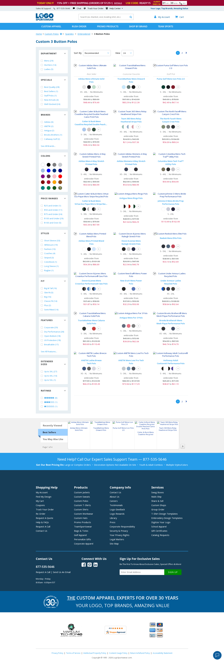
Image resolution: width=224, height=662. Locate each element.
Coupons (40, 505)
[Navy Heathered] (84, 369)
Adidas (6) (48, 122)
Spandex (69, 33)
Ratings (46, 390)
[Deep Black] (163, 329)
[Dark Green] (54, 188)
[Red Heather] (173, 246)
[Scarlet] (49, 182)
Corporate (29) (51, 327)
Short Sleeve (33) (52, 240)
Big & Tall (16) (50, 288)
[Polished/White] (89, 209)
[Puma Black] (168, 87)
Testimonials (116, 505)
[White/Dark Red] (129, 206)
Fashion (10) (50, 249)
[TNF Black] (173, 127)
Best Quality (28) (52, 87)
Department (49, 53)
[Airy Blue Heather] (124, 87)
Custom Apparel (51, 26)
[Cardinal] (49, 176)
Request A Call (43, 526)
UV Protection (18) (52, 340)
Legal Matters (117, 539)
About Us (114, 496)
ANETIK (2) (48, 126)
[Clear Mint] (94, 87)
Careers (114, 500)
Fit (42, 281)
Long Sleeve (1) (51, 266)
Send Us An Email (62, 572)
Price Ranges (49, 198)
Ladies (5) (48, 69)
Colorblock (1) (50, 262)
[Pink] (54, 176)
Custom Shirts (81, 509)
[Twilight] (173, 209)
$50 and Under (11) (53, 210)
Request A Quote (44, 517)
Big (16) (47, 296)
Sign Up (173, 572)
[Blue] (49, 171)
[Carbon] (87, 169)
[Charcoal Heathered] (89, 369)
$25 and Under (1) (52, 205)
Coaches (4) (49, 253)
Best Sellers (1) (51, 91)
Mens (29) (48, 60)
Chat (79, 8)
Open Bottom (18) (52, 336)
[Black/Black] (173, 289)
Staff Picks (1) (50, 95)
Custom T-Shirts (82, 505)
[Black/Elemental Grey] (94, 209)
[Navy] (60, 171)
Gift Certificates (159, 530)
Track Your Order (95, 8)
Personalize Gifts (82, 539)
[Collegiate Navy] (96, 169)
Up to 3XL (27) (50, 371)
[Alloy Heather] (94, 369)
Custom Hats (80, 517)
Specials (46, 79)
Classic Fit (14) (50, 301)
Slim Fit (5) (48, 292)
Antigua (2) (49, 130)
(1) (56, 402)
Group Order (157, 509)
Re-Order (40, 513)
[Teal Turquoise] (43, 188)
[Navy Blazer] (173, 329)
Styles (45, 233)
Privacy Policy (57, 653)
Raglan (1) (49, 270)
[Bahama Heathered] (129, 369)
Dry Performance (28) (54, 331)
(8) (56, 397)
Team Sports (165, 26)
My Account (42, 492)
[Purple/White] (173, 369)
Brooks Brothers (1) (53, 134)
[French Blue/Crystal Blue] (89, 289)
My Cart (40, 500)
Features (47, 320)
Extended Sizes (47, 363)
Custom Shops (158, 505)
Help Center (115, 8)
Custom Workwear (83, 513)
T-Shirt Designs (164, 513)
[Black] (49, 165)
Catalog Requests (160, 535)
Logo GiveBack (117, 509)
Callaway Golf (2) (52, 139)
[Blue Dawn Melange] (94, 249)
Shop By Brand (138, 26)
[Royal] (54, 171)
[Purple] (43, 176)
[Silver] (60, 165)
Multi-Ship (156, 496)
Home (39, 33)
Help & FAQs (42, 522)
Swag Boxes (157, 492)
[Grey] (54, 165)
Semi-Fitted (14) (51, 309)
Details (118, 3)
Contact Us (41, 530)
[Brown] (60, 182)
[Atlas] (84, 130)
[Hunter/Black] (84, 209)
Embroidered (84, 33)
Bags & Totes (81, 530)
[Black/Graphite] (84, 289)
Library (113, 517)
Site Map (114, 543)
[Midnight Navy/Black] (168, 289)
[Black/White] (163, 369)
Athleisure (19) (51, 244)
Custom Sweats (82, 496)
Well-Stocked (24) (52, 104)
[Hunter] (94, 130)
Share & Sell (157, 500)
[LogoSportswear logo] (44, 19)
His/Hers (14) (50, 65)
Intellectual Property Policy (94, 653)
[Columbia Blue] (43, 171)
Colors (45, 155)
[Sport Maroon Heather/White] (133, 127)
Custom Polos (52, 33)
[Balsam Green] (129, 87)
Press (112, 522)
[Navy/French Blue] (94, 289)
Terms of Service (73, 653)
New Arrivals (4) (51, 99)
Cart (179, 16)
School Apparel (159, 526)
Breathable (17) (51, 344)
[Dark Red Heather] (129, 326)
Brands (45, 114)
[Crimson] (94, 329)
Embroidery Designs (167, 517)
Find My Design (43, 496)
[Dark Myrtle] (163, 87)
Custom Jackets (82, 492)
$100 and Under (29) (54, 218)
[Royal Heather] (133, 289)
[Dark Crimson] (173, 87)
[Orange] (54, 182)
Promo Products (107, 26)
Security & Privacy (119, 530)
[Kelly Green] (49, 188)
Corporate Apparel (83, 543)
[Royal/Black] (163, 289)
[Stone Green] (163, 169)
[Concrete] (89, 130)
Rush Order (79, 26)
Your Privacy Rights (119, 535)
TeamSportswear (83, 526)
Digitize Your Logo (160, 522)
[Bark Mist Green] (163, 127)
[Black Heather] (163, 246)
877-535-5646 (63, 8)
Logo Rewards (117, 513)
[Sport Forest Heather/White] (124, 127)
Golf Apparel (80, 535)
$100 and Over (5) (52, 222)
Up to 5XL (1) (50, 380)
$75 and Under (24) (53, 214)
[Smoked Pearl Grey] (168, 127)
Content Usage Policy (118, 653)
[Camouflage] (60, 188)
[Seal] (168, 209)
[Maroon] (43, 182)
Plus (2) (47, 305)
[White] (43, 165)
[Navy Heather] (168, 246)
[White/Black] (124, 206)
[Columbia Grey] (173, 169)
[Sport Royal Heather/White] (129, 127)
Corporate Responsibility (122, 526)
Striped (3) (49, 257)
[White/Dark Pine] (133, 206)
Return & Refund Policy (140, 653)
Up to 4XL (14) (50, 375)
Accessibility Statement (162, 653)
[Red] (60, 176)
